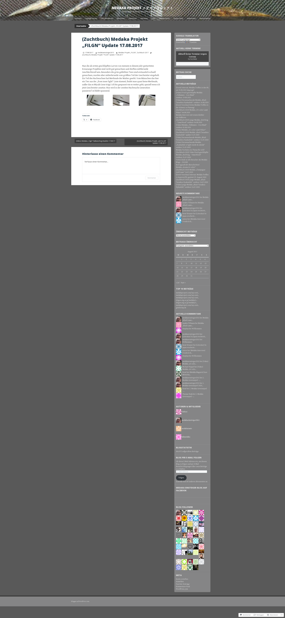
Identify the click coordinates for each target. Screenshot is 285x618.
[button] (95, 100)
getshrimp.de (181, 308)
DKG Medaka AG (107, 18)
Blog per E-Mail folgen (189, 457)
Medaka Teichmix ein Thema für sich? (190, 150)
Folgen (181, 478)
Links (153, 18)
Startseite (78, 18)
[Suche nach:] (186, 77)
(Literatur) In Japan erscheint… (194, 211)
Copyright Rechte (91, 18)
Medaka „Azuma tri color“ (186, 167)
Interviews (144, 18)
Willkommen (197, 329)
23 (187, 272)
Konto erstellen (182, 579)
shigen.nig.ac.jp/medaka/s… (186, 300)
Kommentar (152, 178)
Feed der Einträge (183, 584)
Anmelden (180, 582)
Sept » (183, 283)
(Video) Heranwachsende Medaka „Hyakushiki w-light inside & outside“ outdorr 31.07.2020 (190, 144)
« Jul (177, 283)
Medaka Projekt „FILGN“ (127, 52)
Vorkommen (191, 18)
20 (205, 268)
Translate (193, 42)
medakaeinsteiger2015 (106, 52)
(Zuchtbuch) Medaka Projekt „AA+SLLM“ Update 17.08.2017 (151, 142)
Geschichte (121, 18)
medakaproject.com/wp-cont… (187, 293)
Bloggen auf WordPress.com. (80, 601)
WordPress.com (182, 589)
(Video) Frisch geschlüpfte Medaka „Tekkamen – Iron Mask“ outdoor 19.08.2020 (189, 95)
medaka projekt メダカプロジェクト (142, 8)
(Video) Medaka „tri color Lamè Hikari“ (191, 130)
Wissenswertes (205, 18)
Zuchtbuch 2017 (143, 52)
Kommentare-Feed (183, 587)
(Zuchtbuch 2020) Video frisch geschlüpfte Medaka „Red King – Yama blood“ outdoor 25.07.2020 (192, 154)
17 (191, 268)
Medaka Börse (164, 18)
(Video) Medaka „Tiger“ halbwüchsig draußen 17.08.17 (95, 141)
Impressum (133, 18)
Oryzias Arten (178, 18)
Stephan (185, 329)
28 (177, 276)
